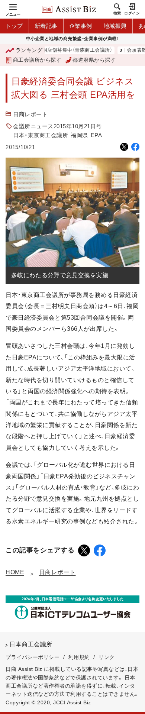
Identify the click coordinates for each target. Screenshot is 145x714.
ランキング (29, 50)
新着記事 (46, 26)
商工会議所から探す (37, 60)
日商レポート (30, 114)
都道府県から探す (94, 60)
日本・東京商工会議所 (40, 135)
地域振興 (115, 26)
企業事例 (80, 26)
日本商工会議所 (30, 644)
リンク (107, 657)
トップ (14, 26)
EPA (96, 135)
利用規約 (79, 657)
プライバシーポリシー (32, 657)
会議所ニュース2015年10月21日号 (57, 126)
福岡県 (79, 135)
